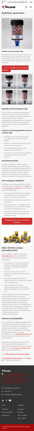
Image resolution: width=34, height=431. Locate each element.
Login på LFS (5, 415)
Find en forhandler (7, 412)
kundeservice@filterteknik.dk (15, 2)
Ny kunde (20, 412)
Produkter (5, 409)
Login (31, 2)
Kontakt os (21, 409)
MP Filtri (18, 188)
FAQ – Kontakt (22, 415)
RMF (26, 186)
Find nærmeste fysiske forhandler (12, 358)
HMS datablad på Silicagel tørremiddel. (17, 354)
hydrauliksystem (7, 256)
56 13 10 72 (3, 2)
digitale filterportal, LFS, (24, 334)
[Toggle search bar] (26, 7)
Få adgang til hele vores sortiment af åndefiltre (15, 69)
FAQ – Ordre (21, 418)
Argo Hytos (9, 188)
